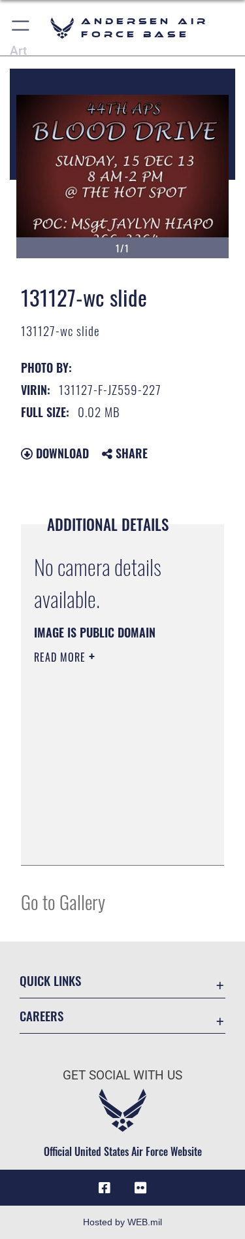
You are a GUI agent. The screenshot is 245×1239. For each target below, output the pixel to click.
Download (61, 453)
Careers (41, 1015)
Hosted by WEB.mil (122, 1222)
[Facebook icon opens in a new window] (104, 1188)
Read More (61, 657)
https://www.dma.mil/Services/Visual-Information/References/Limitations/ (113, 841)
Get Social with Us (122, 1075)
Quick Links (50, 980)
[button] (21, 28)
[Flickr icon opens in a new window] (140, 1188)
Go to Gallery (63, 901)
